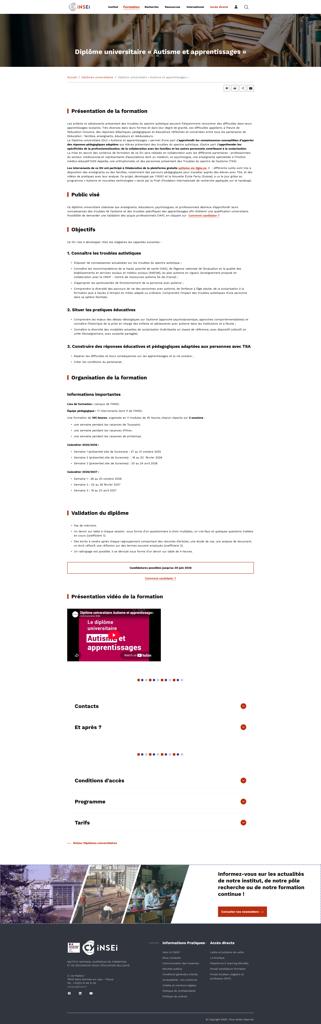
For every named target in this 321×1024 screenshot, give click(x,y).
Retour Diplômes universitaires (95, 843)
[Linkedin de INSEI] (80, 993)
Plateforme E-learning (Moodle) (229, 963)
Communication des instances (181, 963)
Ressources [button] (172, 7)
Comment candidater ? (204, 215)
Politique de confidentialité (179, 990)
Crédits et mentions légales (179, 985)
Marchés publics (172, 968)
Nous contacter (172, 957)
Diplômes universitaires (97, 77)
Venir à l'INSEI (171, 952)
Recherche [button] (151, 7)
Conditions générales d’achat (180, 974)
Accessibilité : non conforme (180, 979)
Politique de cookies (175, 996)
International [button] (195, 7)
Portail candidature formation (228, 968)
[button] (246, 7)
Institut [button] (113, 7)
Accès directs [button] (219, 7)
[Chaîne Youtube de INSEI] (91, 993)
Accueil (72, 77)
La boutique (217, 957)
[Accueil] (84, 7)
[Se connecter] (236, 7)
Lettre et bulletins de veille (227, 952)
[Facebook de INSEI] (69, 993)
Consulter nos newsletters (240, 911)
